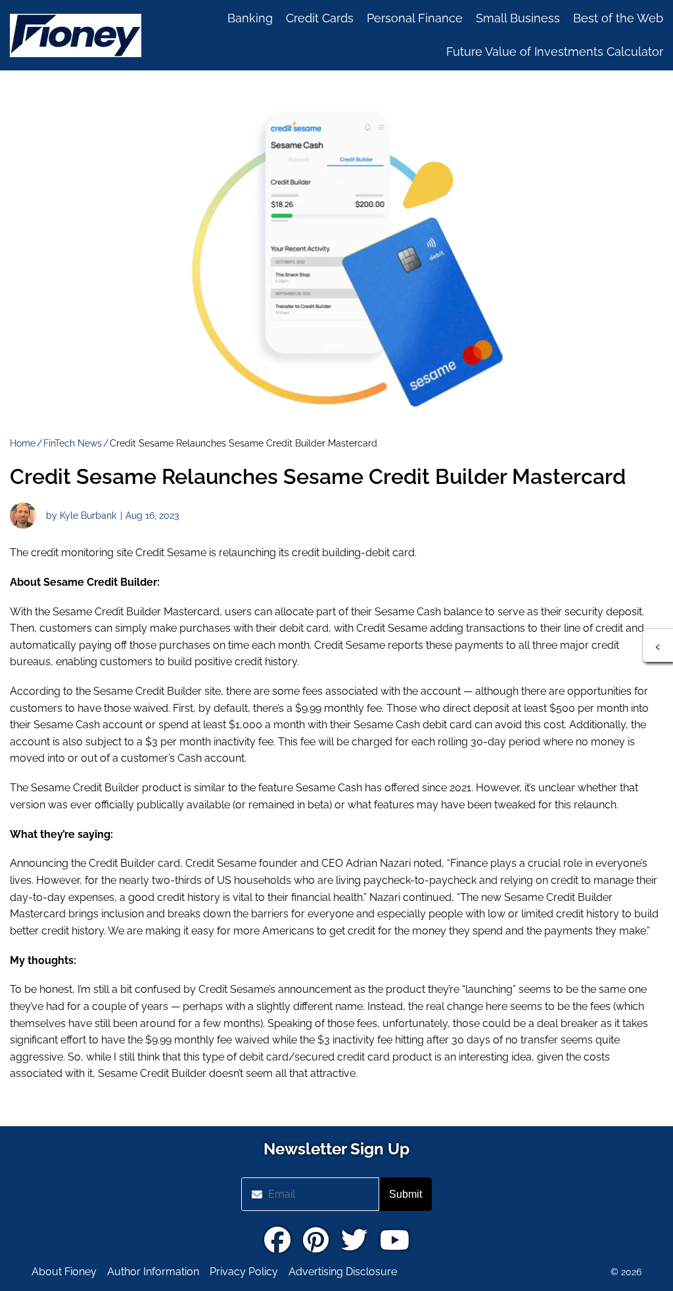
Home (22, 443)
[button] (658, 645)
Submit (405, 1194)
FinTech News (72, 443)
